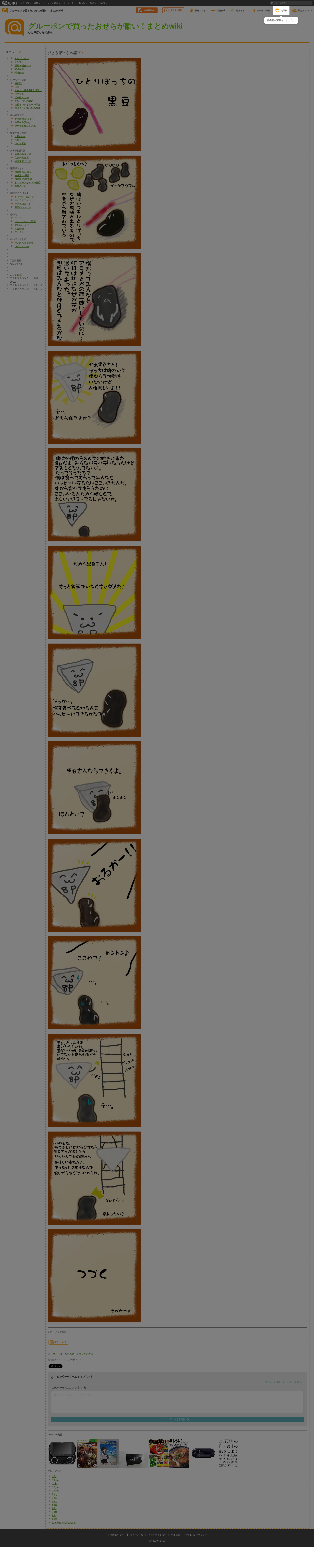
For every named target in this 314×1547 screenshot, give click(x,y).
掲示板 (284, 10)
